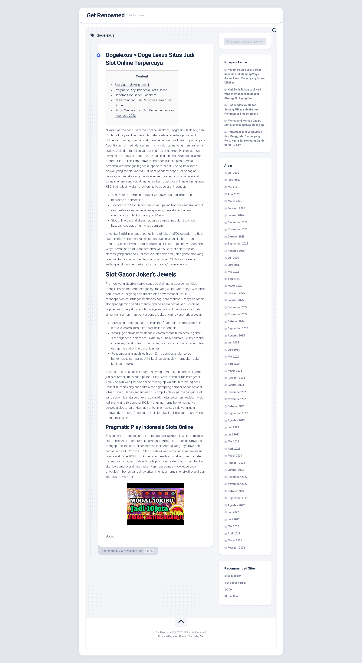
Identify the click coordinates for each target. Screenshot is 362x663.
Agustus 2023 (236, 420)
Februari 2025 (236, 293)
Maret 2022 (235, 540)
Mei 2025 (233, 271)
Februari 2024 (236, 377)
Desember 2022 (237, 476)
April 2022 (234, 533)
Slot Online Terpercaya (132, 161)
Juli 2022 (233, 512)
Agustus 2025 (236, 250)
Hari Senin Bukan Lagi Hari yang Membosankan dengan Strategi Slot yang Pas (242, 94)
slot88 (149, 550)
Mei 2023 (233, 441)
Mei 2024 (233, 356)
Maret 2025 (235, 285)
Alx (201, 636)
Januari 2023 (236, 469)
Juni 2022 (234, 519)
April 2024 (234, 363)
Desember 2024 (237, 307)
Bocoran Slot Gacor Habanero (135, 95)
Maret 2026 (235, 201)
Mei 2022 (233, 526)
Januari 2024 (236, 384)
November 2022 (237, 483)
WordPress (179, 636)
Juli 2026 (233, 172)
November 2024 (237, 314)
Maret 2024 (235, 370)
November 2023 (237, 399)
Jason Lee (135, 551)
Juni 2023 (234, 434)
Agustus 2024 (236, 335)
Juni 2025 (234, 264)
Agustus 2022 (236, 505)
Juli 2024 (233, 342)
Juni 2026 (234, 180)
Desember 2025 (237, 222)
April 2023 (234, 448)
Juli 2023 (233, 427)
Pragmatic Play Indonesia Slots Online (141, 90)
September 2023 (238, 413)
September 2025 (238, 243)
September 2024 (238, 328)
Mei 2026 (233, 187)
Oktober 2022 (236, 491)
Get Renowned (106, 15)
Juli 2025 (233, 257)
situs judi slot (232, 575)
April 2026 (234, 194)
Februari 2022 (236, 547)
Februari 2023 (236, 462)
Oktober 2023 (236, 406)
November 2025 (237, 229)
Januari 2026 (236, 215)
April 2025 (234, 279)
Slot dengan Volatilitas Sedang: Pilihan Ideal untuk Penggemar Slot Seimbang (241, 109)
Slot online (231, 596)
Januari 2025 (236, 300)
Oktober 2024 (236, 321)
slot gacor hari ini (235, 582)
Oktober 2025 (236, 236)
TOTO (228, 589)
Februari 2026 (236, 208)
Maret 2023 (235, 455)
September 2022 (238, 498)
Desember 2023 (237, 392)
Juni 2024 (234, 349)
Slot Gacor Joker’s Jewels (132, 85)
